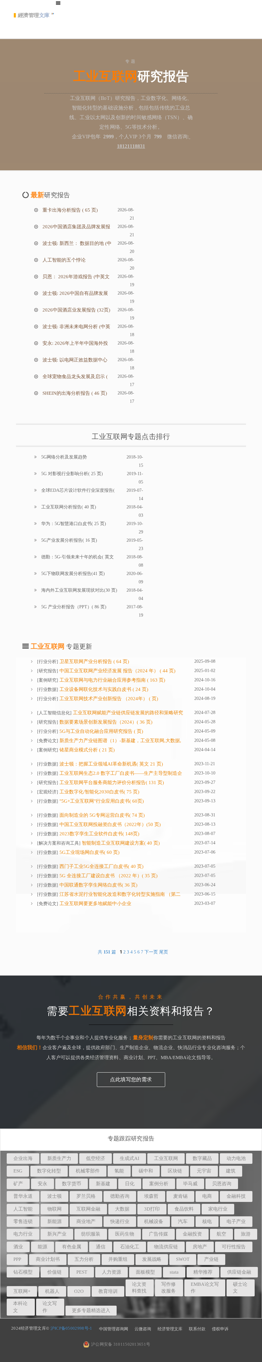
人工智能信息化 (54, 712)
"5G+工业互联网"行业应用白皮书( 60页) (101, 801)
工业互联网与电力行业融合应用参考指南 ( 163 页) (111, 680)
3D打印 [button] (152, 1209)
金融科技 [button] (236, 1196)
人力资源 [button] (111, 1272)
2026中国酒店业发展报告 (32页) (75, 309)
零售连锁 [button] (23, 1221)
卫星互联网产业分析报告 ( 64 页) (93, 661)
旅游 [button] (245, 1233)
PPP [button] (17, 1259)
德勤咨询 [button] (119, 1196)
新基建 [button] (103, 1183)
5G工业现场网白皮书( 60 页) (88, 852)
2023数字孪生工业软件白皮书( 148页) (98, 833)
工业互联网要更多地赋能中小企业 (94, 903)
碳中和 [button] (146, 1170)
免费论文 (48, 740)
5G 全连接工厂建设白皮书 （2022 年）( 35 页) (108, 875)
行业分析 (48, 661)
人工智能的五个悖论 (63, 260)
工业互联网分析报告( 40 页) (68, 507)
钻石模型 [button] (23, 1272)
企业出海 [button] (23, 1158)
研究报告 (48, 671)
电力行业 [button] (23, 1233)
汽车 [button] (183, 1221)
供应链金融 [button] (239, 1272)
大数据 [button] (122, 1209)
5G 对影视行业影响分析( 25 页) (71, 473)
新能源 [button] (54, 1221)
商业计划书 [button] (48, 1259)
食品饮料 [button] (184, 1209)
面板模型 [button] (145, 1272)
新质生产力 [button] (59, 1158)
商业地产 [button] (86, 1221)
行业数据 (48, 689)
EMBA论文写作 (205, 1287)
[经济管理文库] (33, 17)
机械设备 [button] (153, 1221)
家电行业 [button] (217, 1209)
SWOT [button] (182, 1259)
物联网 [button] (54, 1209)
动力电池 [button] (236, 1158)
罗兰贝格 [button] (86, 1196)
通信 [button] (100, 1246)
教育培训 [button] (108, 1291)
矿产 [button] (18, 1183)
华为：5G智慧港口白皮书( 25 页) (73, 523)
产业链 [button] (211, 1259)
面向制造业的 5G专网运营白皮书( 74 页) (101, 815)
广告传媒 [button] (158, 1233)
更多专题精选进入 (91, 1310)
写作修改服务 (168, 1287)
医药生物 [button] (124, 1233)
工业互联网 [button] (166, 1158)
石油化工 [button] (129, 1246)
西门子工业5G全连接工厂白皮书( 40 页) (100, 866)
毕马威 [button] (190, 1183)
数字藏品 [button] (202, 1158)
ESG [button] (17, 1170)
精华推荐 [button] (202, 1272)
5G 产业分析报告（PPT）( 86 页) (73, 606)
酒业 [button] (18, 1246)
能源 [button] (42, 1246)
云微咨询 (143, 1328)
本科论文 (20, 1307)
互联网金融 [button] (88, 1209)
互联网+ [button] (21, 1291)
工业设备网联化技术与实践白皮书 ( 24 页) (103, 689)
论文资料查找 (139, 1287)
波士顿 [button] (54, 1196)
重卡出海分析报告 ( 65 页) (69, 210)
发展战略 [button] (151, 1259)
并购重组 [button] (117, 1259)
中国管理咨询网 (113, 1328)
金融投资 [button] (192, 1233)
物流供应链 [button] (166, 1246)
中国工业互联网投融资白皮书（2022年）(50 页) (109, 824)
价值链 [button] (54, 1272)
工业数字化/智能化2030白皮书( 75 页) (98, 791)
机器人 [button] (52, 1291)
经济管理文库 (170, 1328)
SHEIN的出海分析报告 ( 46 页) (74, 393)
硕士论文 (240, 1287)
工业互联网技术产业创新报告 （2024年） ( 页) (108, 698)
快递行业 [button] (119, 1221)
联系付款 (197, 1328)
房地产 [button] (200, 1246)
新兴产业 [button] (56, 1233)
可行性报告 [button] (234, 1246)
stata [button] (174, 1272)
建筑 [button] (230, 1170)
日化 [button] (130, 1183)
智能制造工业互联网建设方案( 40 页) (120, 843)
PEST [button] (81, 1272)
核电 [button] (207, 1221)
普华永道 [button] (23, 1196)
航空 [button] (221, 1233)
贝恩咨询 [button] (221, 1183)
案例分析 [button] (158, 1183)
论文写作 (49, 1307)
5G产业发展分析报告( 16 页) (68, 540)
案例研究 (48, 680)
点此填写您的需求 (131, 1079)
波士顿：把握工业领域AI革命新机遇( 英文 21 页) (110, 763)
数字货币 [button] (71, 1183)
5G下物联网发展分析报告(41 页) (72, 573)
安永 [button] (42, 1183)
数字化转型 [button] (49, 1170)
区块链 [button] (175, 1170)
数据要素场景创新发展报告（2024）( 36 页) (105, 722)
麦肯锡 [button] (180, 1196)
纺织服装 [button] (90, 1233)
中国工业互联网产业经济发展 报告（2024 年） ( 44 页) (116, 670)
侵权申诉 (220, 1328)
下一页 (151, 952)
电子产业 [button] (236, 1221)
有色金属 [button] (71, 1246)
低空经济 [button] (95, 1158)
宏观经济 (48, 792)
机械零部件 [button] (88, 1170)
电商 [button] (207, 1196)
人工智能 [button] (23, 1209)
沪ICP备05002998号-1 (71, 1328)
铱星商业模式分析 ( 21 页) (86, 749)
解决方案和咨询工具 (59, 843)
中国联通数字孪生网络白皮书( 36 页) (97, 885)
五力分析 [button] (84, 1259)
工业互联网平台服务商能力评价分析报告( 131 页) (111, 782)
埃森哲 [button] (151, 1196)
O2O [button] (79, 1291)
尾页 (163, 952)
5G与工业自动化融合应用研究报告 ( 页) (100, 731)
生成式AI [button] (129, 1158)
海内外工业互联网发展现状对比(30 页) (78, 590)
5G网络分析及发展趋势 (63, 457)
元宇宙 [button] (204, 1170)
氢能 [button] (119, 1170)
